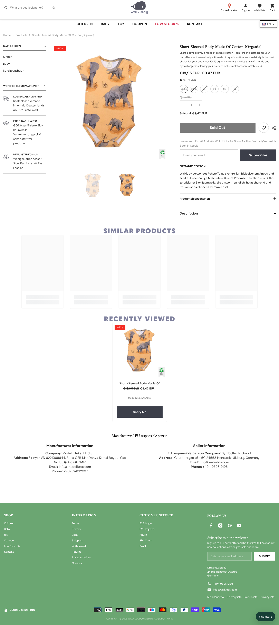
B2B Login (146, 523)
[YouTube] (239, 525)
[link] (264, 128)
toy (6, 535)
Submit (264, 556)
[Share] (272, 128)
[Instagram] (220, 525)
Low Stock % (12, 546)
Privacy (76, 529)
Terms (75, 523)
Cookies (77, 563)
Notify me (139, 412)
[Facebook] (211, 525)
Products (21, 35)
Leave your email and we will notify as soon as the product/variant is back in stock (228, 143)
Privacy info (267, 597)
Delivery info (234, 597)
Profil (143, 546)
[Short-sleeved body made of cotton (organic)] (140, 350)
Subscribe (258, 155)
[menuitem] (24, 56)
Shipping (77, 540)
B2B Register (147, 529)
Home (7, 35)
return (143, 535)
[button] (268, 24)
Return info (251, 597)
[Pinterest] (229, 525)
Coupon (9, 540)
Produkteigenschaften (195, 198)
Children (9, 523)
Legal (75, 535)
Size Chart (146, 540)
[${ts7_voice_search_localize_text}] (53, 8)
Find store (265, 616)
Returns (76, 551)
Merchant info (215, 597)
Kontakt (9, 551)
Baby (7, 529)
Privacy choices (81, 557)
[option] (109, 101)
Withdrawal (79, 546)
